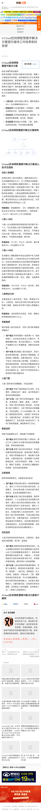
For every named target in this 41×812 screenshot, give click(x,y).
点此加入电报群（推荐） (17, 639)
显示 (34, 64)
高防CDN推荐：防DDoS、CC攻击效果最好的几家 (30, 758)
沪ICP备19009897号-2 (31, 806)
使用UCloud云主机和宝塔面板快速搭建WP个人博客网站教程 (31, 654)
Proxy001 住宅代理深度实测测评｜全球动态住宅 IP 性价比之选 (11, 758)
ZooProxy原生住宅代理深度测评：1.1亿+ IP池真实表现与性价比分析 (30, 681)
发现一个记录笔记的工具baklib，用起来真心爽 (10, 653)
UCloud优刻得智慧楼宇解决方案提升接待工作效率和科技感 (20, 42)
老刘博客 (20, 3)
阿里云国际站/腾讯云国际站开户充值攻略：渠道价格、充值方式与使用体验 (11, 681)
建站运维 (4, 7)
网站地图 (21, 806)
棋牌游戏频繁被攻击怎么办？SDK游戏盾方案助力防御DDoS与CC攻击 (30, 728)
